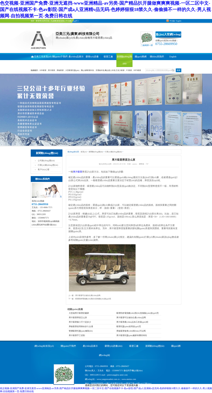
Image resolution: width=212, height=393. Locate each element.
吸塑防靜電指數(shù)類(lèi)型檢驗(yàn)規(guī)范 (93, 299)
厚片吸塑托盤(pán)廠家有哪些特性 (131, 335)
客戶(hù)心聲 (43, 169)
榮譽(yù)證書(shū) (113, 346)
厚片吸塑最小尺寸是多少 (80, 322)
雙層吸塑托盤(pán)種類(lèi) (81, 331)
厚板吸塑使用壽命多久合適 (81, 326)
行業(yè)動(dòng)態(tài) (48, 165)
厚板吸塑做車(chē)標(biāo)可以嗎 (131, 331)
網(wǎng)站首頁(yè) (44, 346)
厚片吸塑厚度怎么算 (78, 317)
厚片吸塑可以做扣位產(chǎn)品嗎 (87, 295)
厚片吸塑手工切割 (77, 335)
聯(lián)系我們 (157, 56)
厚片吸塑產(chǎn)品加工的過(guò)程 (132, 322)
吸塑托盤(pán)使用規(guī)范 (128, 326)
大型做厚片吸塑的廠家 (79, 313)
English (178, 21)
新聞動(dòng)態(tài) (96, 152)
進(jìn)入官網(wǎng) (168, 34)
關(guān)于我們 (59, 56)
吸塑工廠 (108, 56)
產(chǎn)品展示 (76, 56)
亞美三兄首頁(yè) (42, 56)
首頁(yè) (84, 152)
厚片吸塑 (77, 171)
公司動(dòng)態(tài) (46, 161)
